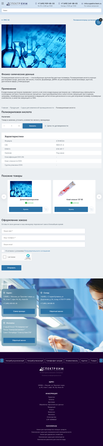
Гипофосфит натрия (54, 361)
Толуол (94, 361)
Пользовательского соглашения (37, 251)
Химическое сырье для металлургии (51, 437)
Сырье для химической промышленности (37, 108)
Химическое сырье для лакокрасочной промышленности (51, 432)
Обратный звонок (56, 311)
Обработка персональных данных (51, 404)
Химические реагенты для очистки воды (51, 439)
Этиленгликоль (72, 361)
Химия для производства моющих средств (51, 429)
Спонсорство (51, 417)
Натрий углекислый (35, 361)
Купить (25, 209)
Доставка (51, 402)
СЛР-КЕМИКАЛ (51, 419)
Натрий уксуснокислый (15, 361)
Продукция (14, 108)
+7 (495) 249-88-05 (69, 3)
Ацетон (84, 361)
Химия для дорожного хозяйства (51, 434)
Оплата (51, 399)
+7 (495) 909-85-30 (46, 3)
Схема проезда (19, 311)
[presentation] (4, 196)
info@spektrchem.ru (92, 3)
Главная (5, 108)
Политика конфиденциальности (51, 375)
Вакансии (51, 412)
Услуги (51, 409)
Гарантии (51, 397)
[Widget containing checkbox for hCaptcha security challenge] (17, 257)
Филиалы (51, 414)
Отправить (11, 268)
